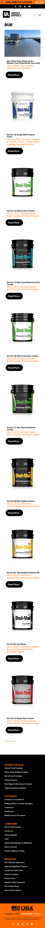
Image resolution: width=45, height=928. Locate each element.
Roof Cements (14, 723)
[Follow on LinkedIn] (25, 6)
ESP (42, 2)
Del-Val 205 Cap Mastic (16, 644)
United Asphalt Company (30, 914)
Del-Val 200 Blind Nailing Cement (20, 501)
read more (14, 74)
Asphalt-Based (28, 213)
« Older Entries (9, 741)
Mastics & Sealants (23, 649)
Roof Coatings (14, 215)
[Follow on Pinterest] (27, 924)
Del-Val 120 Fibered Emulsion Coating (22, 356)
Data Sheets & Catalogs (19, 2)
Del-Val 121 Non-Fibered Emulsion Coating (21, 428)
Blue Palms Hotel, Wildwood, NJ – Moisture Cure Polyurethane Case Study (23, 62)
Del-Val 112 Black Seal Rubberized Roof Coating (23, 283)
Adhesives (26, 503)
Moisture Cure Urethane (19, 68)
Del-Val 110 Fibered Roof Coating (20, 211)
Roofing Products (25, 144)
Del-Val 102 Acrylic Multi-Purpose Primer (21, 136)
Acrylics (26, 139)
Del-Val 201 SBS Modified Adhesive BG (23, 573)
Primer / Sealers (25, 141)
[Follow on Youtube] (29, 6)
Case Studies (26, 65)
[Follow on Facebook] (15, 6)
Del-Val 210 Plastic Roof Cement (20, 718)
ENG (36, 2)
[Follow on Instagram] (20, 6)
